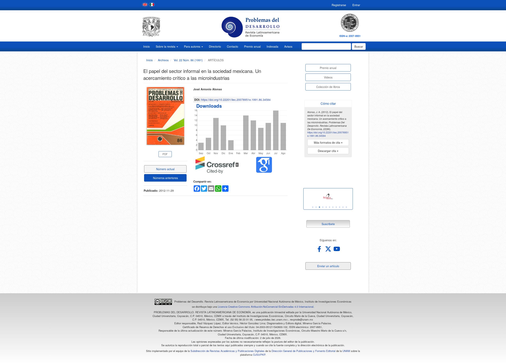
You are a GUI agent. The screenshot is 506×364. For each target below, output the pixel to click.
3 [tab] (319, 207)
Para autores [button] (192, 46)
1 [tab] (313, 207)
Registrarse (339, 5)
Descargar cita (327, 151)
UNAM (346, 351)
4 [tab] (323, 207)
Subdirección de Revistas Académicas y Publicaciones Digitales (227, 351)
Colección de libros (328, 87)
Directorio (215, 46)
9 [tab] (340, 207)
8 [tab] (336, 207)
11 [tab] (346, 207)
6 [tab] (329, 207)
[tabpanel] (328, 196)
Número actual (165, 169)
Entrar (356, 5)
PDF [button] (165, 154)
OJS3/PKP (259, 354)
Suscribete (328, 224)
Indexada (272, 46)
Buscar (358, 46)
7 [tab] (333, 207)
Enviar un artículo (328, 266)
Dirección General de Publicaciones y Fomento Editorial (303, 351)
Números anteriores (165, 178)
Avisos (288, 46)
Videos (328, 77)
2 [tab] (316, 207)
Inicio (146, 46)
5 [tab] (326, 207)
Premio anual (252, 46)
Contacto (232, 46)
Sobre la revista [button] (166, 46)
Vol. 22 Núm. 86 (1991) (188, 60)
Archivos (163, 60)
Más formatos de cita (327, 142)
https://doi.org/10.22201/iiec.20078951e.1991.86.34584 (236, 100)
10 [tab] (343, 207)
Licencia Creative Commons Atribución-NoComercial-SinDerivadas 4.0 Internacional (265, 306)
